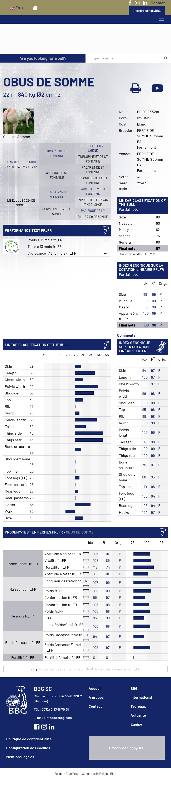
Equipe (136, 724)
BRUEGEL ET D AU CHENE (93, 148)
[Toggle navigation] (161, 19)
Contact (158, 2)
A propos (96, 697)
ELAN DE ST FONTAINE (21, 162)
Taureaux (138, 706)
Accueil (95, 688)
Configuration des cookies (28, 748)
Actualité (138, 715)
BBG (134, 688)
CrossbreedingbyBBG (147, 10)
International (141, 697)
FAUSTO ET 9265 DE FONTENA (93, 191)
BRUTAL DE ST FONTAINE (57, 153)
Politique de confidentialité (29, 739)
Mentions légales (20, 756)
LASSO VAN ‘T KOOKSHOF (57, 194)
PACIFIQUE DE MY (93, 210)
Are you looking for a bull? (42, 58)
